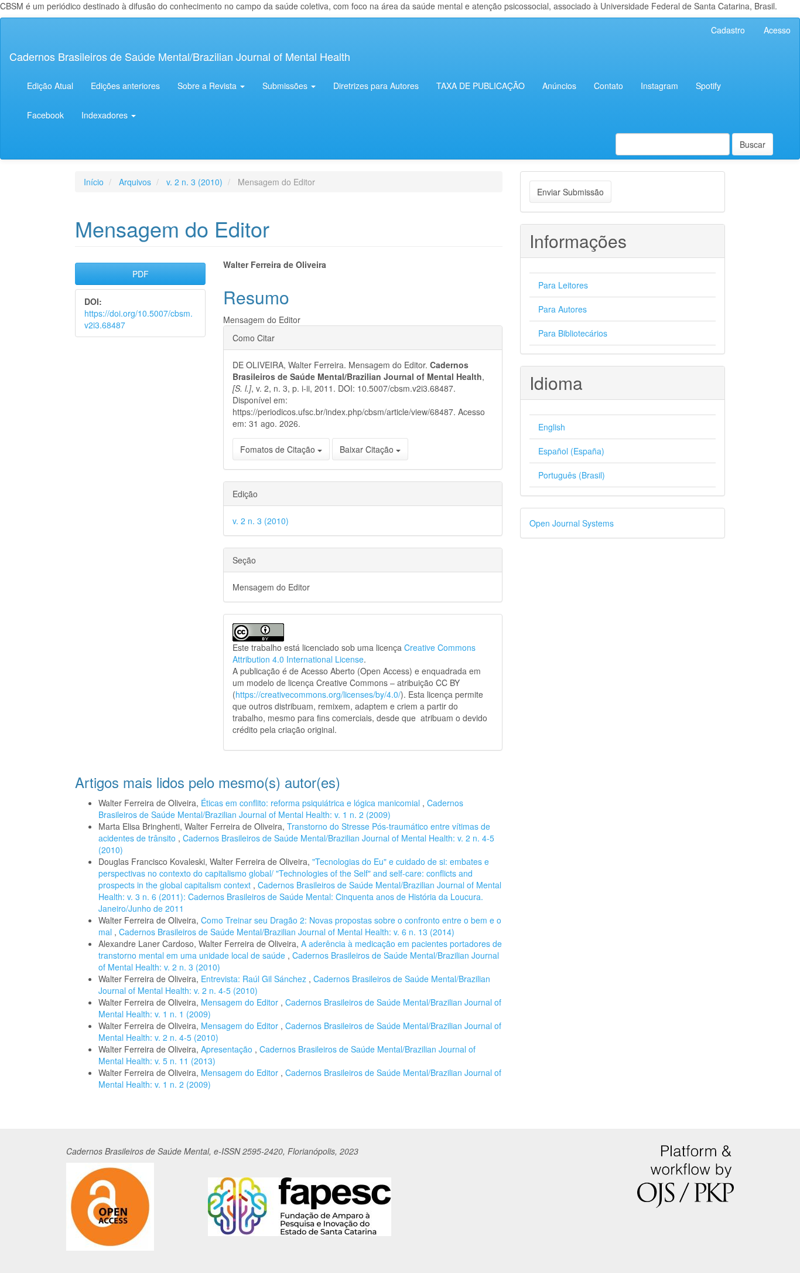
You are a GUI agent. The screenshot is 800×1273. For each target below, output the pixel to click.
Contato (608, 85)
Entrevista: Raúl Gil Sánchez (255, 979)
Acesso (777, 30)
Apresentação (228, 1049)
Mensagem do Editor (241, 1002)
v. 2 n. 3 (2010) (194, 182)
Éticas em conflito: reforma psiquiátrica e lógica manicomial (311, 803)
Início (94, 182)
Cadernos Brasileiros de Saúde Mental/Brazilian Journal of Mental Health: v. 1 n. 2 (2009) (280, 808)
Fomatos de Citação (278, 449)
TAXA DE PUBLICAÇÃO (480, 85)
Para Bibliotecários (572, 333)
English (551, 427)
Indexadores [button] (105, 115)
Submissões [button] (286, 85)
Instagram (659, 85)
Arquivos (135, 182)
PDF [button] (140, 274)
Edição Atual (50, 85)
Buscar (752, 144)
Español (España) (571, 451)
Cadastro (728, 30)
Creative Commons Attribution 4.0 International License (354, 653)
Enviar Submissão (570, 192)
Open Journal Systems (571, 523)
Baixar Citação (368, 449)
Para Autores (562, 309)
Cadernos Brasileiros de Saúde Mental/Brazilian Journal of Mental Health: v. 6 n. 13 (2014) (286, 932)
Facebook (45, 115)
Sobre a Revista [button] (208, 85)
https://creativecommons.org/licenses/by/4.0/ (318, 694)
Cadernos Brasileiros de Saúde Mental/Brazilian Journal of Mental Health (179, 56)
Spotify (708, 85)
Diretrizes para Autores (376, 85)
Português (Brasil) (571, 475)
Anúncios (559, 85)
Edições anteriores (125, 85)
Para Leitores (563, 285)
